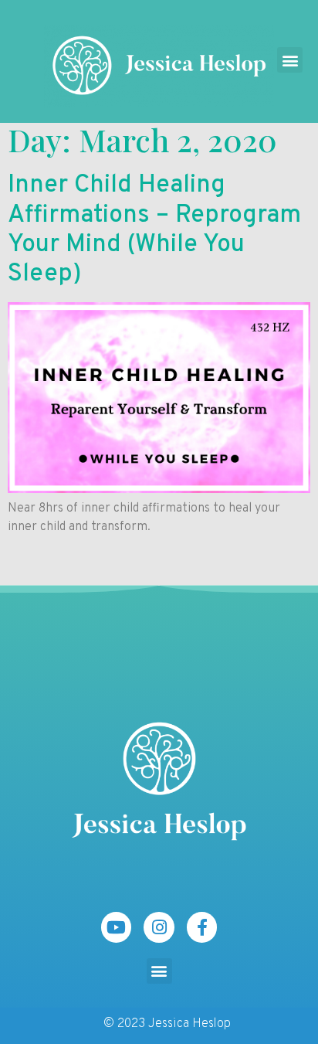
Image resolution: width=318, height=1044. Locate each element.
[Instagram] (159, 927)
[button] (290, 60)
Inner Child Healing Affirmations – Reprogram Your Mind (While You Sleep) (154, 230)
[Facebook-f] (202, 927)
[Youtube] (116, 927)
